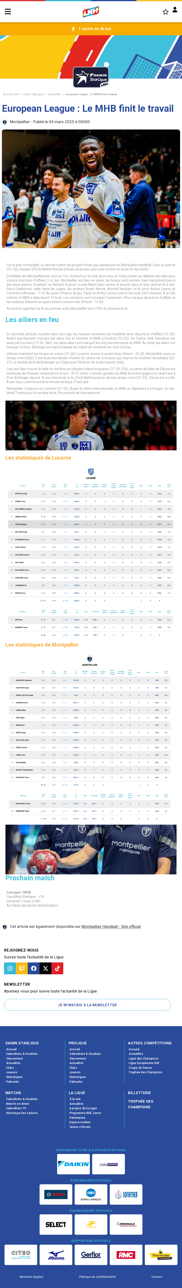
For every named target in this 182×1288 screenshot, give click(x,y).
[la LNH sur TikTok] (57, 968)
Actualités (55, 94)
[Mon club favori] (166, 12)
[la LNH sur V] (45, 968)
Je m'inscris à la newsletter (87, 1005)
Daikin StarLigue (33, 94)
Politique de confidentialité (97, 1277)
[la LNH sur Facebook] (34, 968)
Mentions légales (31, 1277)
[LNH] (90, 12)
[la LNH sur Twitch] (22, 968)
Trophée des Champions (140, 1104)
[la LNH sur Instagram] (10, 968)
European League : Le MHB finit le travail (91, 94)
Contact (156, 1277)
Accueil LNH (11, 94)
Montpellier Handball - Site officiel (111, 926)
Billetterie (139, 1093)
